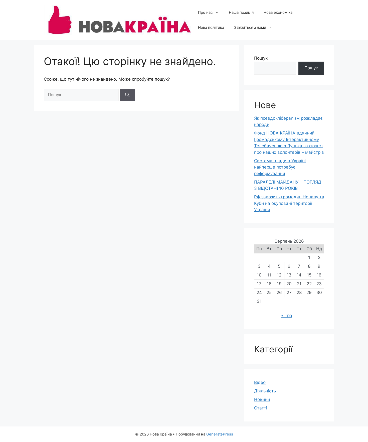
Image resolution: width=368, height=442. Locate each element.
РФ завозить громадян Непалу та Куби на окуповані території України (289, 203)
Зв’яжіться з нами (250, 27)
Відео (260, 382)
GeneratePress (219, 434)
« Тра (286, 315)
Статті (260, 407)
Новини (262, 399)
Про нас (205, 12)
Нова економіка (278, 12)
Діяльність (265, 390)
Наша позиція (241, 12)
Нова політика (211, 27)
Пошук (261, 58)
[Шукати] (127, 95)
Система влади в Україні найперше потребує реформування (280, 167)
